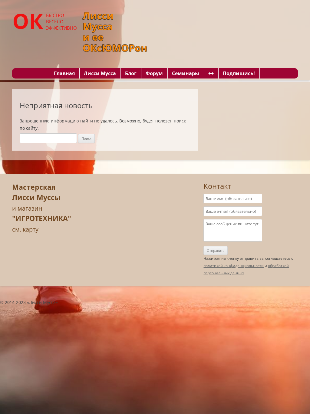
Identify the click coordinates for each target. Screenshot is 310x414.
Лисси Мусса (100, 73)
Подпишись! (239, 73)
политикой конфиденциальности (233, 265)
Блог (131, 73)
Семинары (185, 73)
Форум (154, 73)
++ (211, 73)
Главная (64, 73)
